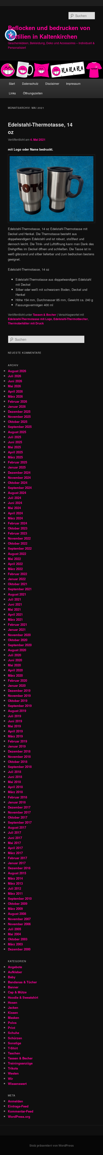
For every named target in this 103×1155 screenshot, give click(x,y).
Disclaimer (52, 83)
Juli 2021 (14, 599)
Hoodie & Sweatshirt (23, 997)
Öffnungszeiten (33, 93)
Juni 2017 (15, 837)
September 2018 (20, 766)
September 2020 (20, 645)
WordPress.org (19, 1116)
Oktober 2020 (17, 640)
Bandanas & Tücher (22, 982)
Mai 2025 (14, 447)
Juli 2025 (14, 437)
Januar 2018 (17, 802)
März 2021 (15, 619)
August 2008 (17, 913)
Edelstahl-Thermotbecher (70, 319)
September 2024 (20, 487)
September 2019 (20, 705)
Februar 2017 (17, 858)
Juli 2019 (14, 716)
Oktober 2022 (17, 543)
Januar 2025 (17, 467)
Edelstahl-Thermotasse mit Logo (30, 319)
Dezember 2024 (19, 472)
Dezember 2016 (19, 868)
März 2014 (15, 878)
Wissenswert (17, 1083)
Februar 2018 (17, 797)
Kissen (13, 1012)
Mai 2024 (14, 507)
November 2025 (19, 416)
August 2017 (17, 827)
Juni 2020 (15, 660)
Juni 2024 (15, 502)
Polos (12, 1022)
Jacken (13, 1007)
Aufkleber (15, 972)
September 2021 (20, 589)
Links (12, 93)
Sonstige (14, 1043)
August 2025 (17, 432)
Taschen (14, 1053)
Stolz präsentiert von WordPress (51, 1145)
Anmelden (15, 1101)
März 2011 (15, 893)
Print (11, 1027)
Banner (13, 987)
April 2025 (15, 452)
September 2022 (20, 548)
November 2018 (19, 756)
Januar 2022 (17, 579)
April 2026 (15, 391)
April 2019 (15, 731)
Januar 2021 (17, 629)
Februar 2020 (17, 680)
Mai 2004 (14, 934)
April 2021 (15, 614)
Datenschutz (30, 83)
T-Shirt (13, 1048)
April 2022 (15, 563)
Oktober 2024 (17, 482)
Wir (10, 1078)
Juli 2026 (14, 376)
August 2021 (17, 594)
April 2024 (15, 513)
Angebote (15, 967)
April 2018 (15, 786)
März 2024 (15, 518)
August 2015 (17, 873)
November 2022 (19, 538)
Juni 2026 (15, 381)
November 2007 (19, 919)
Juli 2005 (14, 929)
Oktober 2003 (17, 939)
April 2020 (15, 670)
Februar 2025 (17, 462)
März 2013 (15, 883)
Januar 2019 (17, 746)
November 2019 (19, 695)
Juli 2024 (14, 497)
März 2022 (15, 568)
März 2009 (15, 908)
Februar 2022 (17, 573)
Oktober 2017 (17, 817)
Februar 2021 (17, 624)
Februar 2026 (17, 401)
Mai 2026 (14, 386)
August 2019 (17, 710)
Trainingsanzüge (20, 1063)
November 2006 (19, 924)
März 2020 (15, 675)
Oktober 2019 (17, 700)
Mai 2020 (14, 665)
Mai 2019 (14, 726)
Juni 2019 (15, 721)
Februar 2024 (17, 523)
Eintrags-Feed (18, 1106)
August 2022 (17, 553)
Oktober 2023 (17, 528)
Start (12, 83)
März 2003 (15, 944)
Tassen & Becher (44, 314)
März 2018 (15, 792)
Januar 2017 (17, 863)
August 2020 (17, 650)
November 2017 (19, 812)
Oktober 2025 (17, 421)
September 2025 (20, 426)
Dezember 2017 (19, 807)
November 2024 (19, 477)
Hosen (12, 1002)
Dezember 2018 (19, 751)
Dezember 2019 (19, 690)
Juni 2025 (15, 442)
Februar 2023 (17, 533)
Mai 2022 (14, 558)
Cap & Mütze (17, 992)
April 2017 (15, 847)
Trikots (13, 1068)
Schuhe (13, 1032)
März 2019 (15, 736)
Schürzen (15, 1038)
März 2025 (15, 457)
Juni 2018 (15, 776)
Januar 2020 (17, 685)
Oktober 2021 (17, 584)
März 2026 (15, 396)
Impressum (73, 83)
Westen (13, 1073)
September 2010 (20, 898)
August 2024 (17, 492)
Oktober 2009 (17, 903)
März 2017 (15, 853)
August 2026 (17, 371)
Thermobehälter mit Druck (26, 323)
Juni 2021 (15, 604)
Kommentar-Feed (20, 1111)
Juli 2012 (14, 888)
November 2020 (19, 634)
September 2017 (20, 822)
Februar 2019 (17, 741)
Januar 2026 (17, 406)
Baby (11, 977)
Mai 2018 (14, 781)
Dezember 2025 (19, 411)
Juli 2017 (14, 832)
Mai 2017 (14, 842)
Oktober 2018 (17, 761)
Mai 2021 (14, 609)
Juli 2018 (14, 771)
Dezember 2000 (19, 949)
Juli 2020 (14, 655)
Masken (13, 1017)
